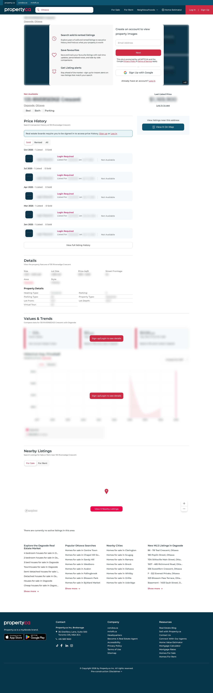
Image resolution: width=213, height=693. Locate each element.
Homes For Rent (167, 656)
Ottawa (38, 21)
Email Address (124, 42)
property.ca (10, 3)
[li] (67, 646)
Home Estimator (173, 10)
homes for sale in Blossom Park (81, 578)
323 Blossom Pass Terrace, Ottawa (165, 578)
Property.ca (10, 629)
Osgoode (28, 21)
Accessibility (114, 642)
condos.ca (22, 3)
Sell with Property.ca (170, 631)
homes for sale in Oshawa (120, 569)
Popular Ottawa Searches (80, 545)
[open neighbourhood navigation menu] (157, 10)
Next (138, 52)
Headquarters (115, 635)
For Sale (115, 10)
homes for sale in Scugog (119, 555)
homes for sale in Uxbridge (120, 582)
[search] (64, 10)
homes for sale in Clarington (121, 550)
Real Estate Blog (167, 628)
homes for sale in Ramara (119, 559)
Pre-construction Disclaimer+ (106, 671)
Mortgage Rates (167, 649)
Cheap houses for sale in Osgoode (42, 585)
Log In (192, 10)
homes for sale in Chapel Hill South (83, 555)
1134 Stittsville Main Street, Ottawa (165, 559)
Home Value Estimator (171, 642)
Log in (152, 81)
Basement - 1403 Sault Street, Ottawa (167, 582)
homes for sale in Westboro (79, 564)
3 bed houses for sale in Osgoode (41, 562)
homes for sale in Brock (118, 564)
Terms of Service (145, 61)
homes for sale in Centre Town (81, 550)
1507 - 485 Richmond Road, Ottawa (166, 564)
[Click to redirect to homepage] (18, 10)
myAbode (26, 629)
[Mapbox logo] (31, 510)
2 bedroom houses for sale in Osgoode (44, 557)
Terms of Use (114, 649)
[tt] (58, 646)
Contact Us (165, 635)
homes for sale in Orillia (118, 578)
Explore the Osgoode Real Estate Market (39, 547)
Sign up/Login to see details (106, 338)
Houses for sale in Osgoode (38, 581)
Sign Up (205, 10)
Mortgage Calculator (170, 646)
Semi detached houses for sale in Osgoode (46, 571)
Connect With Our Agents (173, 638)
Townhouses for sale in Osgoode (41, 567)
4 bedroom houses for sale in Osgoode (44, 553)
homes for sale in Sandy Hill (79, 559)
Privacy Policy (129, 61)
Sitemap (112, 653)
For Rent (128, 10)
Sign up (103, 133)
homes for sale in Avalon (78, 569)
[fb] (63, 646)
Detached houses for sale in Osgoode (43, 576)
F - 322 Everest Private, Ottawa (164, 573)
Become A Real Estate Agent (123, 638)
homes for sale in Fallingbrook (81, 573)
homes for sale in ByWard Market (82, 582)
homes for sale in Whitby (119, 573)
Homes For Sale (167, 653)
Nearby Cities (114, 545)
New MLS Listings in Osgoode (165, 545)
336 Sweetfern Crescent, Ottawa (165, 569)
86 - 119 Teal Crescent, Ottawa (163, 550)
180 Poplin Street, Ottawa (161, 555)
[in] (72, 646)
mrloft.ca (35, 3)
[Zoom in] (184, 503)
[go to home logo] (17, 623)
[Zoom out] (184, 509)
